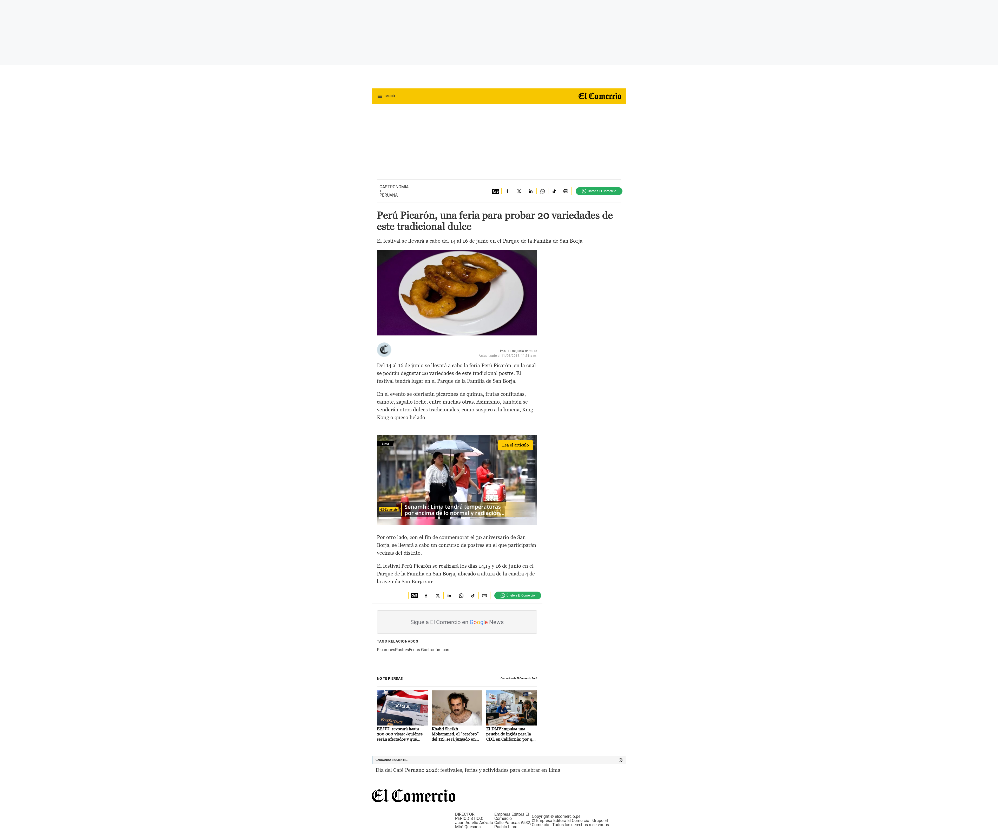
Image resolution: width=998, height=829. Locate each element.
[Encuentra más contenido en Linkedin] (530, 191)
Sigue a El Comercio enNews (457, 622)
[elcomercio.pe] (598, 96)
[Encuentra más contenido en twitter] (519, 191)
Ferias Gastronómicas (429, 649)
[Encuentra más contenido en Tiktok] (554, 191)
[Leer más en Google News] (495, 191)
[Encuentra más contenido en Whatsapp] (542, 191)
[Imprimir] (566, 191)
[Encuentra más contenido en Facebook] (507, 191)
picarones (386, 649)
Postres (402, 649)
